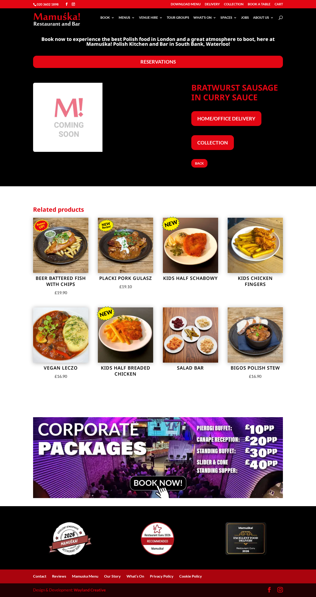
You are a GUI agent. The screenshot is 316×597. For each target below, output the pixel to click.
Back (199, 163)
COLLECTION (234, 4)
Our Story (112, 576)
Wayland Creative (90, 590)
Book (105, 17)
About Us (261, 17)
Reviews (59, 576)
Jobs (245, 17)
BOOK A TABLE (259, 4)
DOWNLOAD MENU (186, 4)
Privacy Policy (161, 576)
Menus (124, 17)
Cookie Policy (190, 576)
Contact (39, 576)
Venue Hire (148, 17)
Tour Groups (178, 17)
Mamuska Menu (85, 576)
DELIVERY (212, 4)
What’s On (202, 17)
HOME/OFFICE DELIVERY (226, 118)
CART (279, 4)
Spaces (226, 17)
